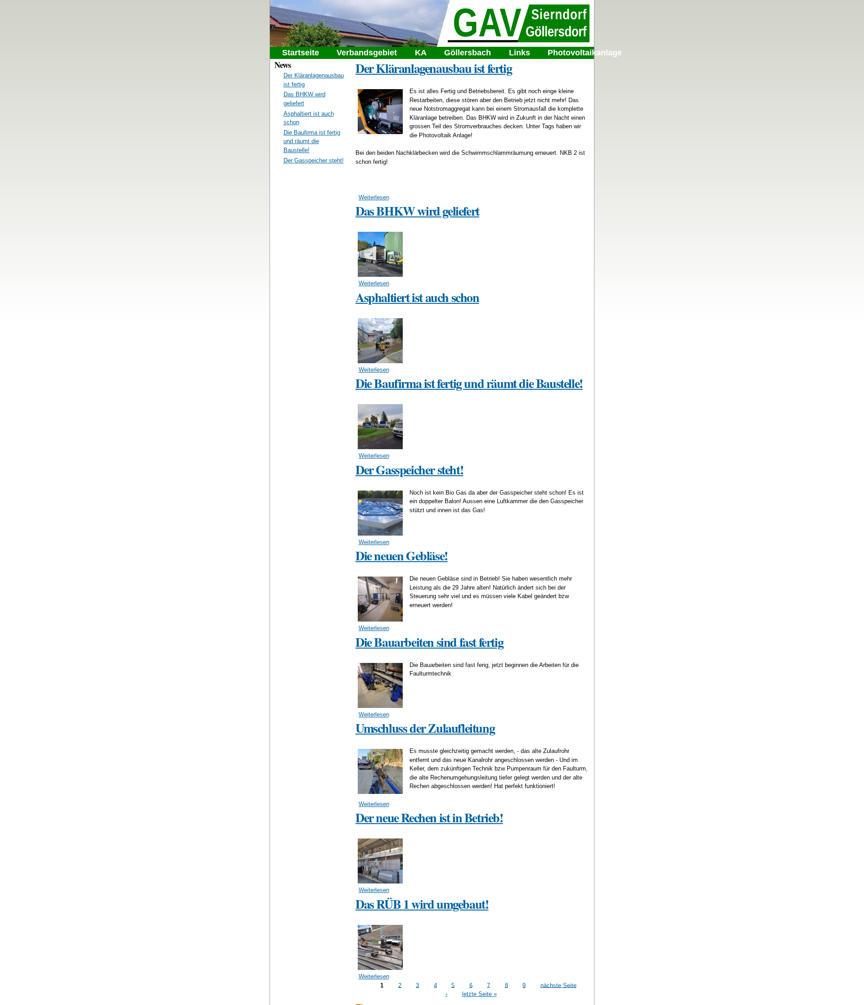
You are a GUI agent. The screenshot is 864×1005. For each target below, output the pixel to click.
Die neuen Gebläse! (402, 555)
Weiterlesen (374, 197)
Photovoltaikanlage (585, 52)
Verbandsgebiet (367, 52)
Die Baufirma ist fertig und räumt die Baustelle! (312, 141)
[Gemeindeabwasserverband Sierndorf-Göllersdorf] (519, 38)
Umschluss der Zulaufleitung (425, 728)
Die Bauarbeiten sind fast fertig (429, 642)
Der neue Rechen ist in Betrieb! (429, 817)
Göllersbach (467, 52)
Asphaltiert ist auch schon (417, 297)
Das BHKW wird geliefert (417, 211)
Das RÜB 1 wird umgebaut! (422, 904)
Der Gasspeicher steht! (314, 160)
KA (421, 52)
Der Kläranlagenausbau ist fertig (434, 68)
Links (519, 52)
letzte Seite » (479, 994)
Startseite (300, 52)
